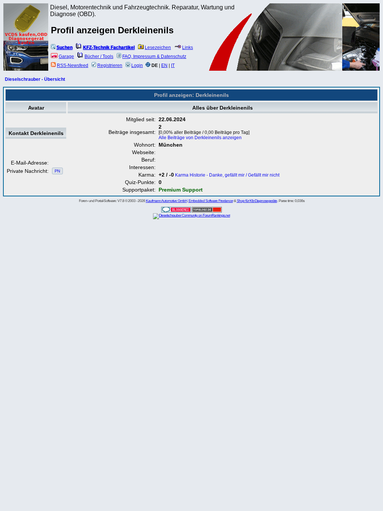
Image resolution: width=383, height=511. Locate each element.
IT (173, 65)
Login (137, 65)
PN (57, 171)
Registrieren (109, 65)
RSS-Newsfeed (72, 65)
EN (164, 65)
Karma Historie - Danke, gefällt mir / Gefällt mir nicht (227, 175)
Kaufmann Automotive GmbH (166, 201)
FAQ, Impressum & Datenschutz (154, 56)
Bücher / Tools (99, 56)
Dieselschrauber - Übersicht (35, 79)
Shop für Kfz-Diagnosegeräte (257, 201)
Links (187, 47)
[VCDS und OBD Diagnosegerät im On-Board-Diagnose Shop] (26, 47)
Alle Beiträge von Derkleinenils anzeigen (200, 137)
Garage (66, 56)
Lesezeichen (158, 47)
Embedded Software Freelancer (211, 201)
